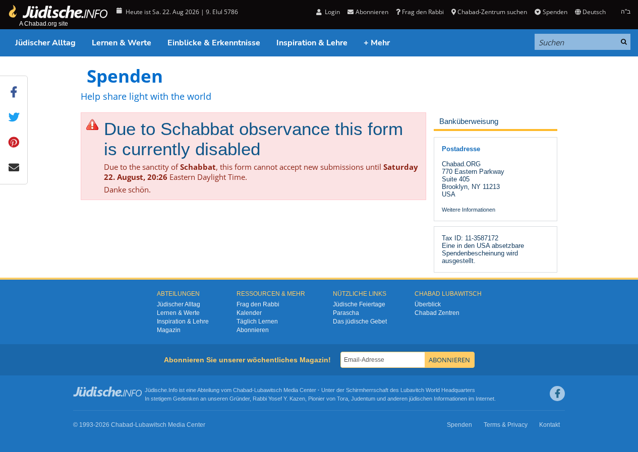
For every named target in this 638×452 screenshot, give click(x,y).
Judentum (363, 399)
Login (331, 12)
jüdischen (420, 399)
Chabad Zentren (437, 312)
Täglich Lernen (257, 321)
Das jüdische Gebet (360, 321)
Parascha (346, 312)
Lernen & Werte (121, 42)
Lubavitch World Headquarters (437, 390)
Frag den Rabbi (423, 12)
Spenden (555, 12)
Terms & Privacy (506, 424)
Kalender (249, 312)
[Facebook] (557, 393)
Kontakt (549, 424)
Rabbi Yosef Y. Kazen (279, 399)
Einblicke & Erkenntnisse (213, 42)
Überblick (428, 304)
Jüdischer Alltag (45, 42)
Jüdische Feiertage (359, 304)
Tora (342, 399)
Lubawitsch (268, 390)
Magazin (169, 330)
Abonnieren (253, 330)
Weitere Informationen (468, 210)
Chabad (242, 390)
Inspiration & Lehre (311, 42)
